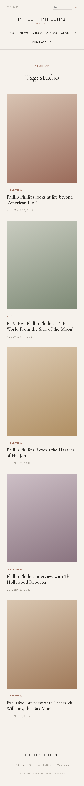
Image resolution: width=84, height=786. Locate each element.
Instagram (22, 765)
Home (12, 33)
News (24, 33)
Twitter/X (43, 765)
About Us (69, 33)
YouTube (63, 765)
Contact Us (42, 42)
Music (37, 33)
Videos (51, 33)
